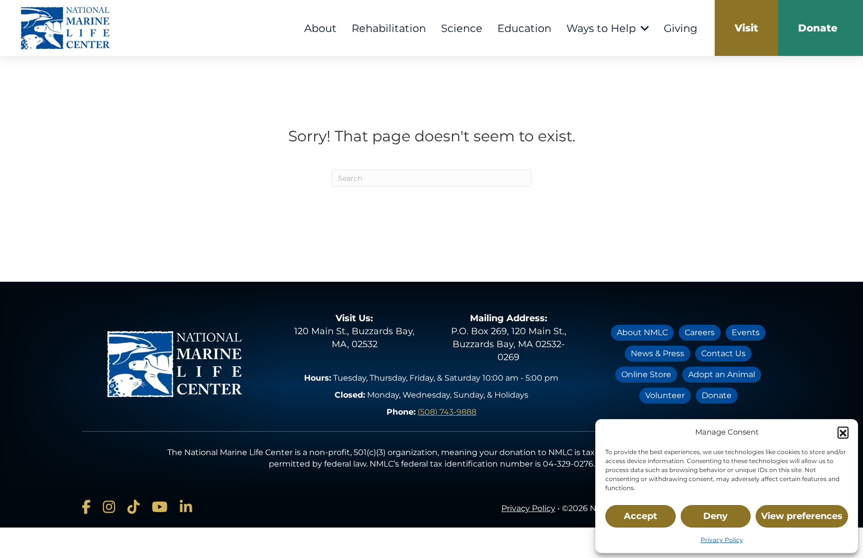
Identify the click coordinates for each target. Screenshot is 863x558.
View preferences (802, 516)
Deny (715, 516)
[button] (843, 432)
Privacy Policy (722, 540)
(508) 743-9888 (447, 412)
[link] (746, 28)
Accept (640, 516)
